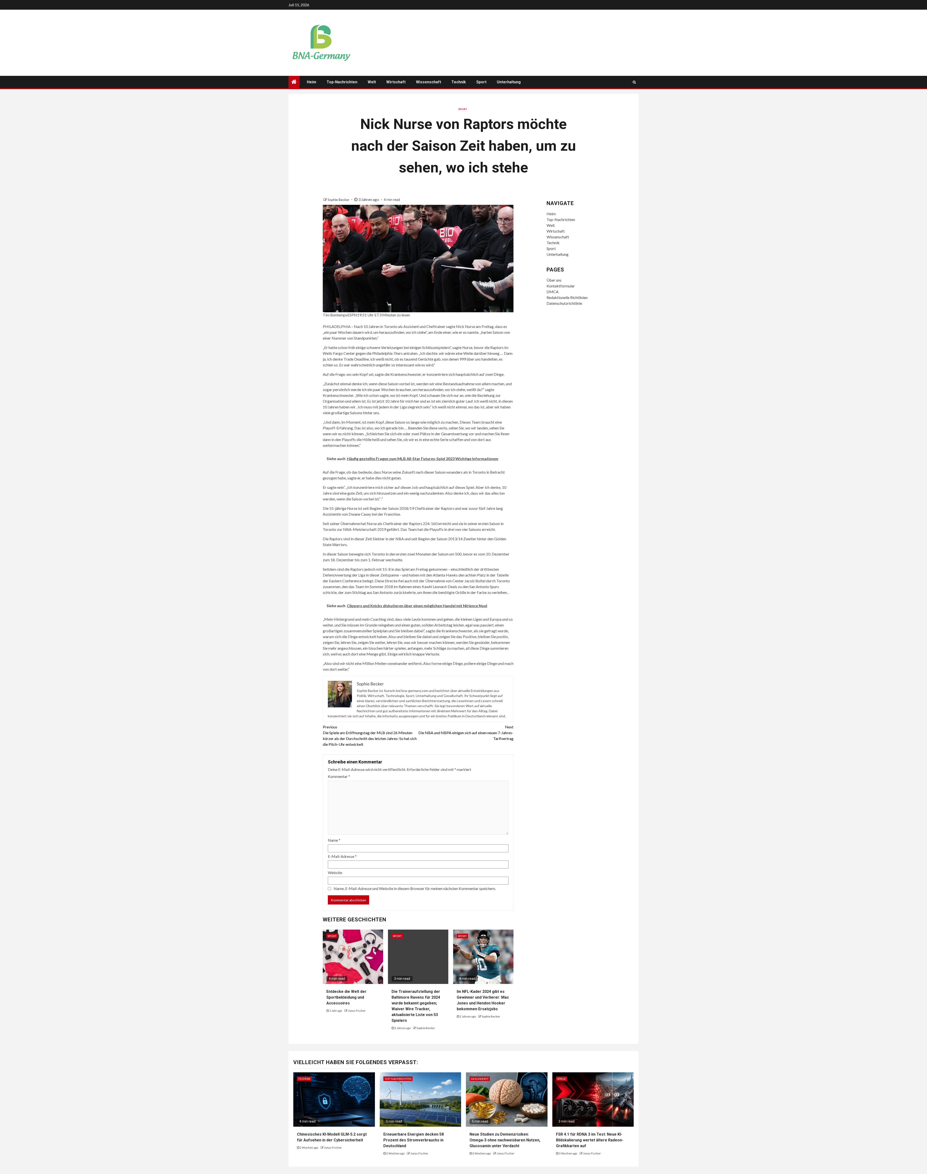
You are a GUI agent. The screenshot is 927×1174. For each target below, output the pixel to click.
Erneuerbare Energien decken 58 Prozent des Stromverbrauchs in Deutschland (413, 1140)
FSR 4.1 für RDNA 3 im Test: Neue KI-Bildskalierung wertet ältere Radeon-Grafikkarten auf (589, 1140)
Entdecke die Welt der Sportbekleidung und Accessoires (346, 997)
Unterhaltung (509, 82)
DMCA (553, 291)
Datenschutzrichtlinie (564, 303)
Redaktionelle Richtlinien (567, 297)
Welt (372, 82)
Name (334, 840)
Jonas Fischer (357, 1010)
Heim (311, 82)
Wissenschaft (428, 82)
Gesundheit (480, 1079)
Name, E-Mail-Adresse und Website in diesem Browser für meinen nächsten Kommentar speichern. (415, 888)
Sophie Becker (339, 200)
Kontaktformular (561, 286)
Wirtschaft (396, 82)
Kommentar (339, 776)
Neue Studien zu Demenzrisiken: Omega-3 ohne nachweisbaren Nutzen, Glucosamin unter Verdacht (505, 1140)
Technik (458, 82)
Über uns (554, 280)
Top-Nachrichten (342, 82)
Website (335, 872)
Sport (481, 82)
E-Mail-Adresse (342, 856)
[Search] (634, 82)
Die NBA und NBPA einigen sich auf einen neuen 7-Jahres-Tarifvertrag (465, 733)
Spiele (561, 1079)
